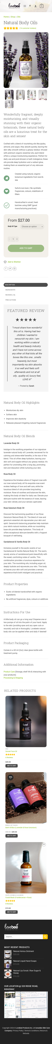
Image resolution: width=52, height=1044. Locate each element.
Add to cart (26, 248)
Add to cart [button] (11, 766)
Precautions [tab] (10, 300)
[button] (24, 6)
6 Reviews (9, 757)
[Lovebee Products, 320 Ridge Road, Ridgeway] (30, 6)
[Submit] (45, 936)
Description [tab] (10, 285)
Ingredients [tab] (10, 290)
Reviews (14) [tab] (10, 295)
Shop (13, 17)
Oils (18, 17)
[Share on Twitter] (10, 269)
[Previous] (7, 60)
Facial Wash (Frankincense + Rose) (18, 897)
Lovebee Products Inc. (24, 1028)
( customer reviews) (27, 28)
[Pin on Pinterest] (15, 269)
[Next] (44, 60)
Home (6, 17)
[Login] (35, 6)
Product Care (9, 672)
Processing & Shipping (13, 678)
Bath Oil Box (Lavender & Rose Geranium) (21, 828)
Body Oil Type (12, 226)
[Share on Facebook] (6, 269)
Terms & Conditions (31, 1031)
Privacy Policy (18, 1031)
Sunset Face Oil (11, 751)
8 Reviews (9, 904)
